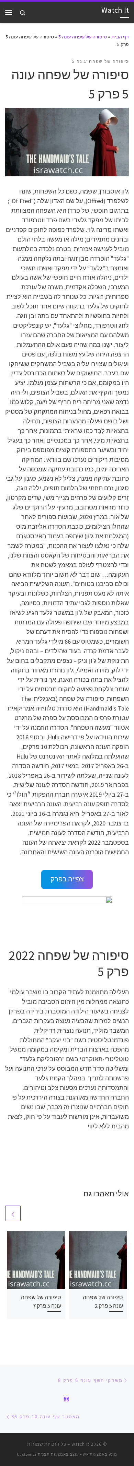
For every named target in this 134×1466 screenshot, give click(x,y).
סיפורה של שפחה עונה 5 (82, 37)
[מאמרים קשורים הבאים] (13, 1213)
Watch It (80, 1444)
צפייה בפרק (67, 879)
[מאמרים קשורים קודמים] (29, 1213)
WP (86, 1454)
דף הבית (120, 37)
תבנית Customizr (33, 1454)
